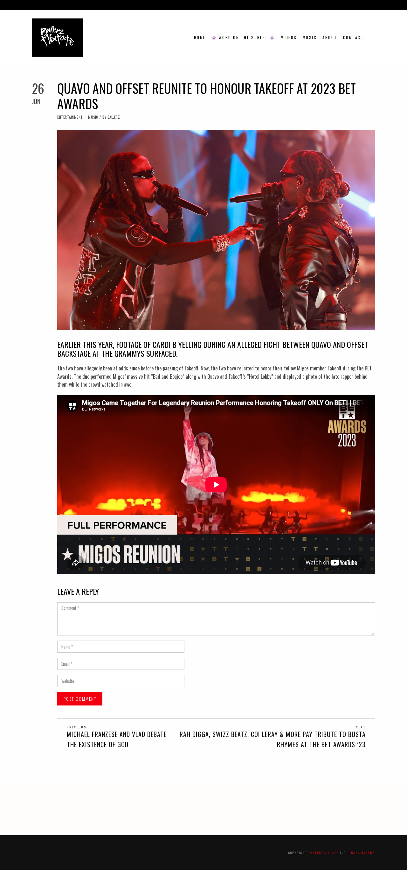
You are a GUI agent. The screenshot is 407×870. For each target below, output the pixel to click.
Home (200, 37)
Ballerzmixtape (324, 852)
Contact (353, 37)
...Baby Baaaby (361, 852)
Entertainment (70, 117)
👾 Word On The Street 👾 (243, 37)
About (329, 37)
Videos (289, 37)
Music (310, 37)
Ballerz (113, 117)
